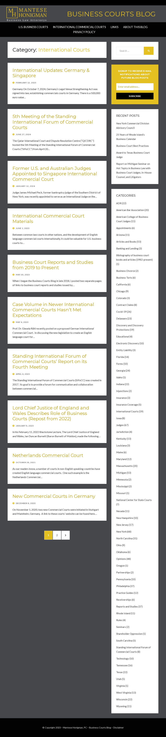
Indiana (120, 384)
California (121, 284)
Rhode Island (123, 613)
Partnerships (123, 572)
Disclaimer (118, 727)
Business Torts (124, 277)
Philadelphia (123, 586)
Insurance (121, 397)
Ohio (119, 545)
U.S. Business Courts (33, 27)
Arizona (120, 234)
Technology (122, 658)
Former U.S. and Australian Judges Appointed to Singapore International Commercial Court (54, 174)
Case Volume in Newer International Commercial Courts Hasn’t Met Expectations (53, 310)
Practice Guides (124, 592)
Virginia (120, 685)
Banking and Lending (127, 248)
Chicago (120, 291)
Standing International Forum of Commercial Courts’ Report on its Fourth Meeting (49, 361)
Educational (122, 336)
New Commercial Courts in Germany (53, 496)
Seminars (121, 626)
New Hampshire (124, 517)
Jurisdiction (122, 431)
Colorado (121, 298)
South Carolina (124, 640)
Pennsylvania (123, 579)
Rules (119, 620)
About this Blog (135, 27)
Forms (119, 363)
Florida (120, 356)
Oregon (120, 565)
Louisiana (121, 445)
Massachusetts (124, 465)
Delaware (121, 318)
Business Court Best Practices (132, 145)
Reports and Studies (127, 606)
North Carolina (124, 538)
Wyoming (121, 706)
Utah (118, 678)
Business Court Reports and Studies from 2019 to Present (52, 264)
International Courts (127, 411)
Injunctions (122, 390)
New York (121, 531)
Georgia (120, 370)
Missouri (121, 493)
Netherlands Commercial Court (47, 455)
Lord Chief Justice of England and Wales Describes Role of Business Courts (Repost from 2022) (50, 413)
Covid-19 (121, 311)
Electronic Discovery (127, 343)
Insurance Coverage (127, 404)
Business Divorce (125, 270)
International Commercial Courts (79, 27)
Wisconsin (121, 699)
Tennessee (122, 665)
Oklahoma (121, 552)
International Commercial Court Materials (48, 218)
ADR (118, 203)
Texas (119, 672)
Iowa (119, 418)
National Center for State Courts (134, 499)
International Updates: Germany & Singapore (50, 72)
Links (114, 27)
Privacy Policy (84, 32)
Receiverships (123, 599)
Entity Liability (124, 350)
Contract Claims (125, 304)
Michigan (121, 472)
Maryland (121, 459)
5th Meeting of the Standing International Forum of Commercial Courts (52, 122)
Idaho (119, 377)
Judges (120, 425)
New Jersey (122, 524)
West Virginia (123, 692)
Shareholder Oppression (129, 633)
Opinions (121, 558)
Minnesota (122, 479)
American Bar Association (130, 210)
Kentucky (121, 438)
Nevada (120, 511)
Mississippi (122, 486)
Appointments (123, 228)
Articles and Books (126, 241)
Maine (119, 452)
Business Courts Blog (111, 14)
